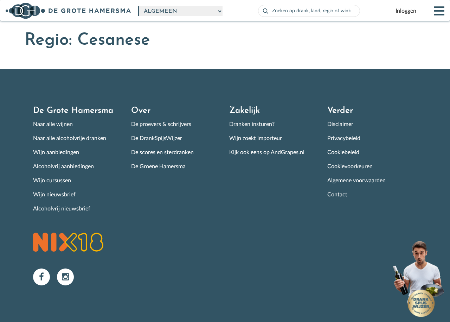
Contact (337, 194)
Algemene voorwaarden (356, 180)
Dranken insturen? (252, 124)
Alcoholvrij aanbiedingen (63, 166)
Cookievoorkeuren (350, 166)
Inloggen (406, 11)
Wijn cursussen (52, 180)
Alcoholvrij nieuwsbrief (61, 208)
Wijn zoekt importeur (255, 138)
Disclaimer (340, 124)
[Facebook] (45, 276)
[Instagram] (68, 276)
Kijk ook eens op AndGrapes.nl (266, 152)
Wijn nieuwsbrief (54, 194)
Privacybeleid (343, 138)
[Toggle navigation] (433, 11)
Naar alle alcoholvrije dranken (69, 138)
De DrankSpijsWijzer (156, 138)
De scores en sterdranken (162, 152)
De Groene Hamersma (158, 166)
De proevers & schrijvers (161, 124)
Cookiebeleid (343, 152)
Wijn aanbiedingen (56, 152)
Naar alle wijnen (53, 124)
